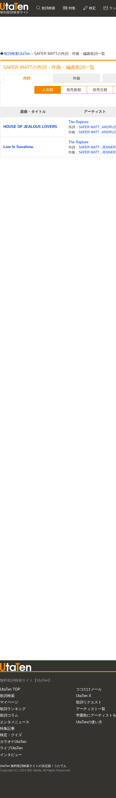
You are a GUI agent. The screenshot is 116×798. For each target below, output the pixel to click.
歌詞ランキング (13, 709)
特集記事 (7, 728)
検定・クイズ (11, 735)
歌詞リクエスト (89, 702)
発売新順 (73, 90)
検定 (92, 8)
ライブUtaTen (11, 748)
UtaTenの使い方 (89, 722)
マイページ (9, 702)
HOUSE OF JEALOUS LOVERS (30, 127)
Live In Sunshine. (18, 147)
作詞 (26, 78)
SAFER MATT (89, 127)
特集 (71, 8)
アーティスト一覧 (90, 709)
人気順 (47, 90)
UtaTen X (83, 696)
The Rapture (78, 122)
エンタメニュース (14, 722)
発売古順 (100, 90)
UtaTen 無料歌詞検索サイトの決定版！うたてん (33, 765)
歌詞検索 (48, 8)
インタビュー (11, 755)
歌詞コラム (9, 715)
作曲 (76, 78)
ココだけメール (89, 689)
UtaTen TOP (10, 689)
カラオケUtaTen (13, 742)
